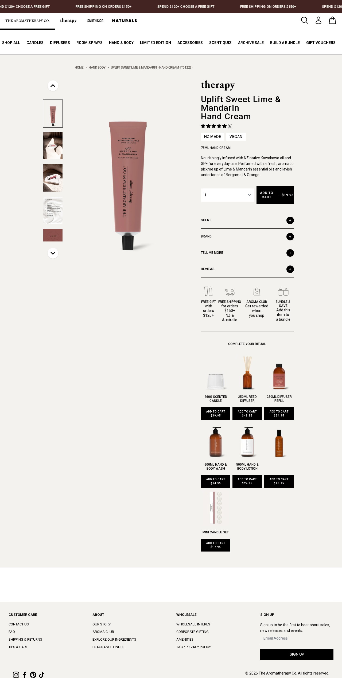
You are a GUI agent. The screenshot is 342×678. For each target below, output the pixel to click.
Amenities (184, 639)
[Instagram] (16, 675)
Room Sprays (89, 43)
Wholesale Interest (194, 624)
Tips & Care (18, 647)
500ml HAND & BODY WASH (215, 466)
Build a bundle (285, 43)
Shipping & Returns (25, 639)
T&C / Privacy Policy (193, 647)
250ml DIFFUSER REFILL (279, 399)
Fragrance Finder (108, 647)
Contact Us (19, 624)
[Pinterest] (33, 675)
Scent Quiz (220, 43)
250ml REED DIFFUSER (247, 399)
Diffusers (60, 43)
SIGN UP (297, 654)
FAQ (12, 632)
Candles (35, 43)
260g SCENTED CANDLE (215, 399)
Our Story (101, 624)
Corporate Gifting (192, 632)
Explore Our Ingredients (114, 639)
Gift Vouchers (321, 43)
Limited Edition (155, 43)
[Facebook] (24, 675)
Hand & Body (121, 43)
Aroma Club (103, 632)
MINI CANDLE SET (216, 532)
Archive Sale (251, 43)
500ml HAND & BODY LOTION (247, 466)
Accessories (190, 43)
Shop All (11, 43)
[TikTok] (41, 675)
